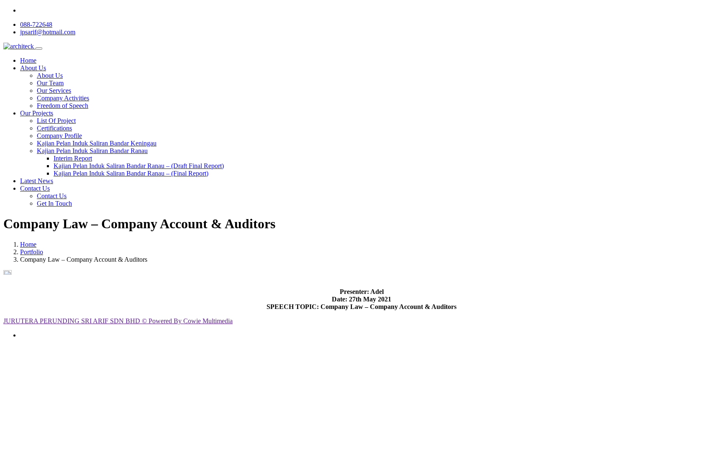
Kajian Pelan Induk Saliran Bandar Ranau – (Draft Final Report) (139, 165)
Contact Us (35, 188)
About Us (33, 67)
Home (28, 60)
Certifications (54, 128)
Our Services (54, 90)
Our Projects (36, 113)
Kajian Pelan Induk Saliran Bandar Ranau (92, 150)
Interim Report (73, 158)
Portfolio (31, 251)
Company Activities (63, 98)
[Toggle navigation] (39, 48)
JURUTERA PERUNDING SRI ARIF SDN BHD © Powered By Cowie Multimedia (118, 320)
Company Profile (59, 135)
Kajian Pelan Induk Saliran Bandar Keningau (96, 143)
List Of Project (56, 120)
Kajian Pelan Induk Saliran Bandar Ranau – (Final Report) (131, 173)
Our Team (50, 83)
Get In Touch (54, 203)
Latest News (36, 180)
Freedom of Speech (62, 105)
